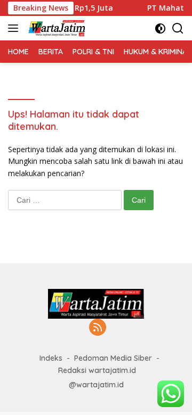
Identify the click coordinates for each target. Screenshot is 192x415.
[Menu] (15, 28)
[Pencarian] (178, 28)
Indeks (50, 358)
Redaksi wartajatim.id (97, 370)
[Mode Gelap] (160, 28)
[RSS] (97, 328)
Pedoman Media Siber (113, 358)
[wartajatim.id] (55, 28)
